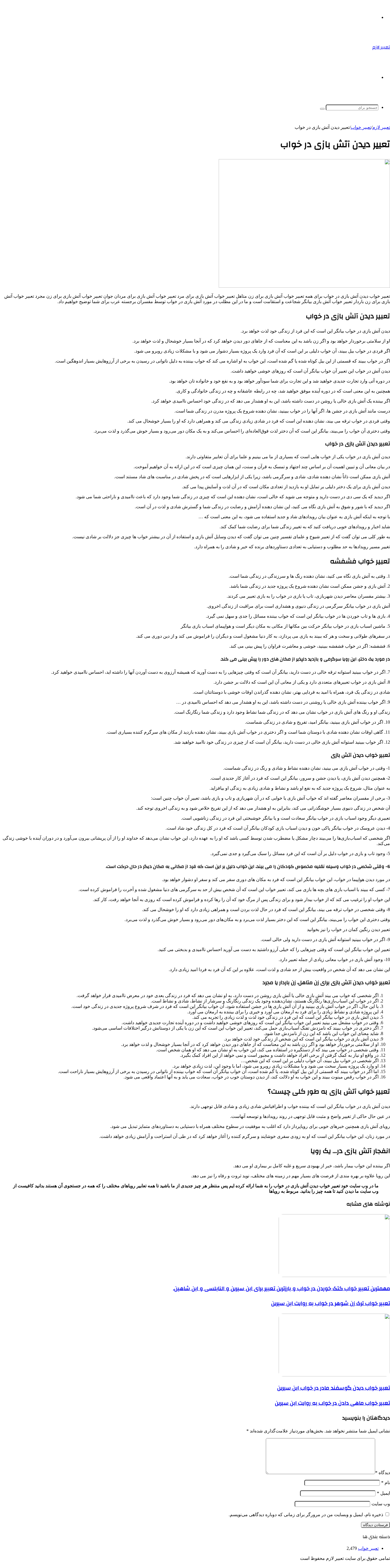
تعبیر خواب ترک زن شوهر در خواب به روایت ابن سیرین (330, 1303)
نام (385, 1482)
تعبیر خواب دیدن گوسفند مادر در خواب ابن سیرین (333, 1388)
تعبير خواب (361, 127)
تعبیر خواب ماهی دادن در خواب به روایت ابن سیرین (332, 1403)
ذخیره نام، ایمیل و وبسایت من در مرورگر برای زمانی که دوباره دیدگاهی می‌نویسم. (306, 1514)
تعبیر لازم (381, 127)
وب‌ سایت (380, 1503)
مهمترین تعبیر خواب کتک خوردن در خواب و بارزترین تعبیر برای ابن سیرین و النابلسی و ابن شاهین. (281, 1288)
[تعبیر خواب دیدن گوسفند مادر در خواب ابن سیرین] (334, 1374)
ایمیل (383, 1493)
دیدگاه (382, 1472)
